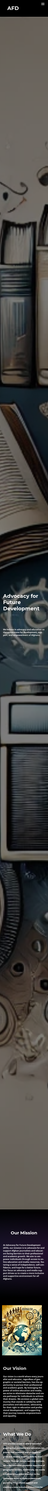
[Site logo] (13, 14)
